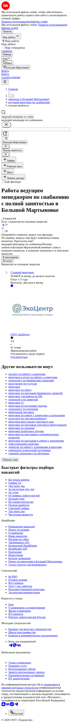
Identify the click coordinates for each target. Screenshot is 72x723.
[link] (7, 63)
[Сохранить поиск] (4, 134)
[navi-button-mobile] (4, 82)
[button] (5, 70)
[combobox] (17, 117)
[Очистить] (6, 125)
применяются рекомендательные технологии (30, 686)
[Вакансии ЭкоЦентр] (39, 310)
